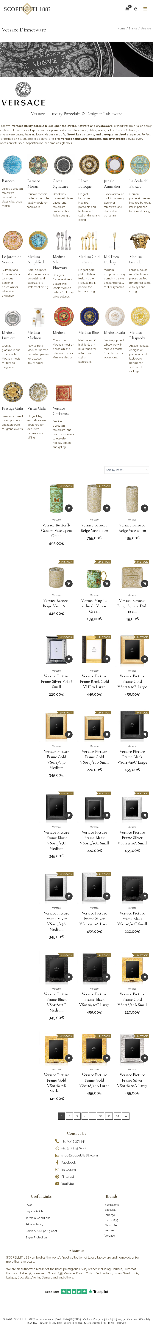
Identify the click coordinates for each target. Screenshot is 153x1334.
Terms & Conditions (38, 1217)
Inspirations (111, 1204)
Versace (56, 519)
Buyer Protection (36, 1237)
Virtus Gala (36, 408)
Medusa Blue (88, 332)
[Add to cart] (69, 508)
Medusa (59, 332)
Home (121, 28)
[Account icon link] (136, 9)
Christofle (110, 1225)
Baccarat (109, 1209)
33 (108, 1116)
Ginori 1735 (111, 1220)
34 (117, 1116)
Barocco (8, 180)
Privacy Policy (34, 1224)
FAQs (29, 1204)
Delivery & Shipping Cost (41, 1230)
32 (100, 1116)
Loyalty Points (34, 1211)
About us (76, 1250)
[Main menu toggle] (145, 9)
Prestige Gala (12, 408)
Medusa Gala (114, 332)
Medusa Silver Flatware (60, 262)
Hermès (109, 1230)
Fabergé (109, 1214)
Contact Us (76, 1133)
